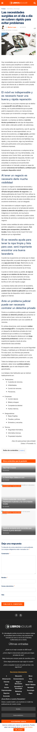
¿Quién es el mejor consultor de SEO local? (18, 650)
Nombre (4, 577)
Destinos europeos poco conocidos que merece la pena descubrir (17, 529)
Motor (30, 676)
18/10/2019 (23, 27)
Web (2, 595)
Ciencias (6, 682)
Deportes (6, 693)
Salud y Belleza (30, 684)
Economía (6, 696)
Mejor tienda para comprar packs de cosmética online (18, 658)
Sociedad (31, 687)
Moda (18, 694)
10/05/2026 (6, 506)
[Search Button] (35, 3)
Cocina (6, 687)
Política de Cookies (26, 727)
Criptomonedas (6, 690)
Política (30, 682)
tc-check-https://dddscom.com (13, 477)
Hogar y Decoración (18, 683)
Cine (6, 684)
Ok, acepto (19, 729)
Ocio (30, 679)
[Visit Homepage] (18, 3)
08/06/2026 (6, 470)
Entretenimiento (18, 679)
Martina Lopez (12, 27)
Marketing (18, 691)
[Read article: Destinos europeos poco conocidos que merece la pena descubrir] (18, 522)
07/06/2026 (6, 480)
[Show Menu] (2, 3)
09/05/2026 (6, 533)
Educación (18, 676)
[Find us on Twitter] (20, 615)
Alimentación (6, 679)
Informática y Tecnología (13, 8)
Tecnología (30, 690)
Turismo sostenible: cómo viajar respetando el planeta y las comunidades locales (18, 501)
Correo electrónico (8, 586)
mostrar (22, 450)
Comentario (5, 553)
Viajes (30, 693)
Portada (3, 8)
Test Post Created (9, 467)
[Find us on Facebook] (16, 615)
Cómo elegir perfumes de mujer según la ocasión (18, 661)
